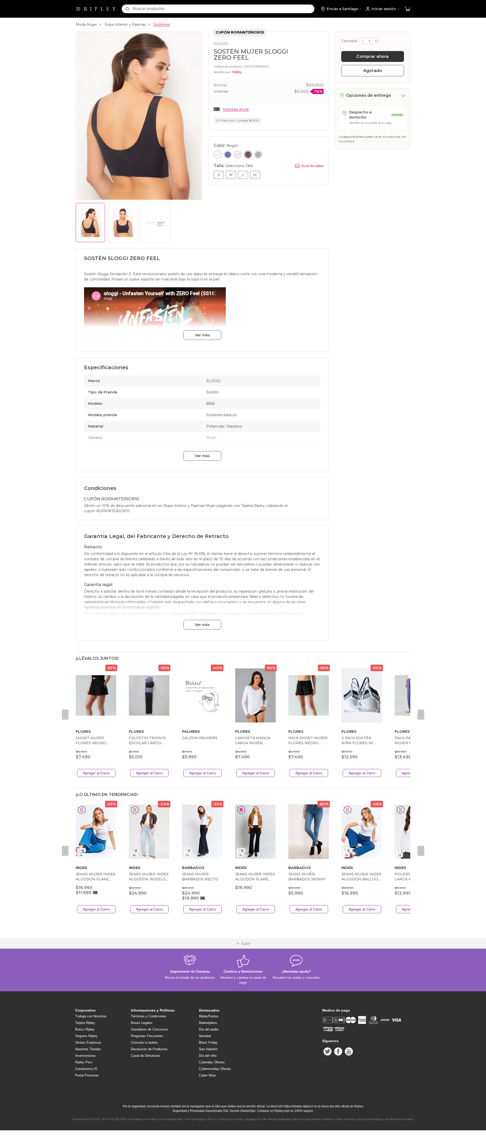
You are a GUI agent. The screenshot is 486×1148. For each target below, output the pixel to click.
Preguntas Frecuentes (147, 1036)
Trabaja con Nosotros (91, 1016)
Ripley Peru (83, 1062)
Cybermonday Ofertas (215, 1069)
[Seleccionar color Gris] (258, 155)
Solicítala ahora (236, 109)
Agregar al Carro (96, 773)
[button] (407, 9)
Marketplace (208, 1023)
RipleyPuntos (208, 1016)
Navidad (205, 1036)
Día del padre (208, 1029)
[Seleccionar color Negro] (248, 155)
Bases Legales (142, 1023)
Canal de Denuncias (145, 1056)
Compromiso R (86, 1069)
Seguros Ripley (86, 1036)
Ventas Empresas (88, 1042)
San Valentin (208, 1049)
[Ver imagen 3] (155, 222)
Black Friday (208, 1042)
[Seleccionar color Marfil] (218, 155)
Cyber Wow (207, 1075)
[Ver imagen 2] (122, 222)
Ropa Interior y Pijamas (125, 24)
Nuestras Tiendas (88, 1049)
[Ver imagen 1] (90, 222)
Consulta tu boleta (144, 1042)
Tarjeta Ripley (85, 1023)
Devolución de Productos (149, 1049)
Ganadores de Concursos (149, 1029)
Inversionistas (85, 1056)
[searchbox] (223, 9)
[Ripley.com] (100, 9)
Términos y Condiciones (148, 1016)
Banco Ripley (85, 1029)
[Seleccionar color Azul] (228, 155)
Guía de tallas (312, 166)
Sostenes (161, 24)
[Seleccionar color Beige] (238, 155)
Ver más (202, 335)
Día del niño (207, 1056)
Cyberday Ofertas (212, 1062)
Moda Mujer (86, 24)
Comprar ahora (372, 56)
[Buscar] (127, 9)
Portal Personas (87, 1075)
